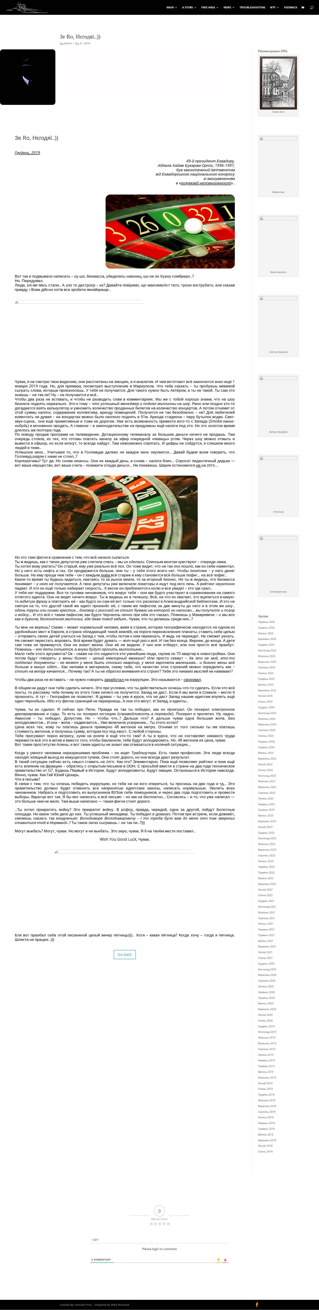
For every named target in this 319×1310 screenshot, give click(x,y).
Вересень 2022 (267, 849)
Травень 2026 (266, 627)
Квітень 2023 (265, 815)
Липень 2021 (266, 923)
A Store (187, 7)
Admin (68, 43)
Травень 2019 (266, 1066)
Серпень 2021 (266, 918)
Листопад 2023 (267, 775)
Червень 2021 (266, 929)
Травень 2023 (266, 809)
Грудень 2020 (266, 963)
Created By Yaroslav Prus (76, 1304)
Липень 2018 (266, 1117)
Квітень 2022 (265, 878)
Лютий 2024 (265, 764)
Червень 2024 (266, 741)
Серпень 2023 (266, 792)
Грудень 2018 (266, 1094)
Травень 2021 (266, 935)
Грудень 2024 (266, 707)
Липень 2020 (266, 986)
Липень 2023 (266, 798)
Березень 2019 (267, 1077)
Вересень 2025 (267, 662)
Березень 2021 (267, 946)
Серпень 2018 (266, 1111)
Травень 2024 (266, 747)
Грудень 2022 (266, 832)
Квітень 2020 (265, 1003)
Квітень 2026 (265, 633)
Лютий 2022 (265, 889)
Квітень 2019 (265, 1071)
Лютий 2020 (265, 1015)
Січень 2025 (265, 701)
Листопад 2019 (267, 1032)
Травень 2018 (266, 1128)
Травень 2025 (266, 679)
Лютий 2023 (265, 827)
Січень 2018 (265, 1151)
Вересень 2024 (267, 724)
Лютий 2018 (265, 1145)
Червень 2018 (266, 1123)
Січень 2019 (265, 1088)
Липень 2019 (266, 1054)
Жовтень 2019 (266, 1037)
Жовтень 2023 (266, 781)
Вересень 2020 (267, 975)
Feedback (290, 7)
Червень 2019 (266, 1060)
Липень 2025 (266, 673)
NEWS (227, 7)
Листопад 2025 (267, 650)
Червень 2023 (266, 804)
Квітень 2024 (265, 752)
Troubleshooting (252, 7)
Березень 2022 (267, 884)
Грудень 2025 (266, 644)
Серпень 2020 (266, 980)
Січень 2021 (265, 958)
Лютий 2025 (265, 696)
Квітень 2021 (265, 941)
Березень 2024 (267, 758)
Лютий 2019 (265, 1083)
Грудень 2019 (266, 1026)
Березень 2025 (267, 690)
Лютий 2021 (265, 952)
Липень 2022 (266, 861)
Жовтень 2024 (266, 718)
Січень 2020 (265, 1020)
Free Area (208, 7)
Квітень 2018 (265, 1134)
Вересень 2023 (267, 787)
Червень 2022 (266, 866)
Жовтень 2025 (266, 656)
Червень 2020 (266, 992)
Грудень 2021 (266, 901)
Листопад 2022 (267, 838)
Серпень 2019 (266, 1049)
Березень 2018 (267, 1140)
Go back (125, 954)
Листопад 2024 (267, 713)
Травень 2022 (266, 872)
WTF (273, 7)
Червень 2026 (266, 622)
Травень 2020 (266, 998)
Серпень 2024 (266, 730)
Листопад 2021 (267, 906)
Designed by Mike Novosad (111, 1304)
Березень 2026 (267, 639)
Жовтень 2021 (266, 912)
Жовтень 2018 (266, 1100)
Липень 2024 (266, 735)
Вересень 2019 (267, 1043)
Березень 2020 (267, 1009)
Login (95, 1239)
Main (170, 7)
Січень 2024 (265, 770)
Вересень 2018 (267, 1106)
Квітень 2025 (265, 684)
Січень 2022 (265, 895)
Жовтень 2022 (266, 844)
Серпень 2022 (266, 855)
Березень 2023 (267, 821)
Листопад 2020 (267, 969)
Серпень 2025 (266, 667)
